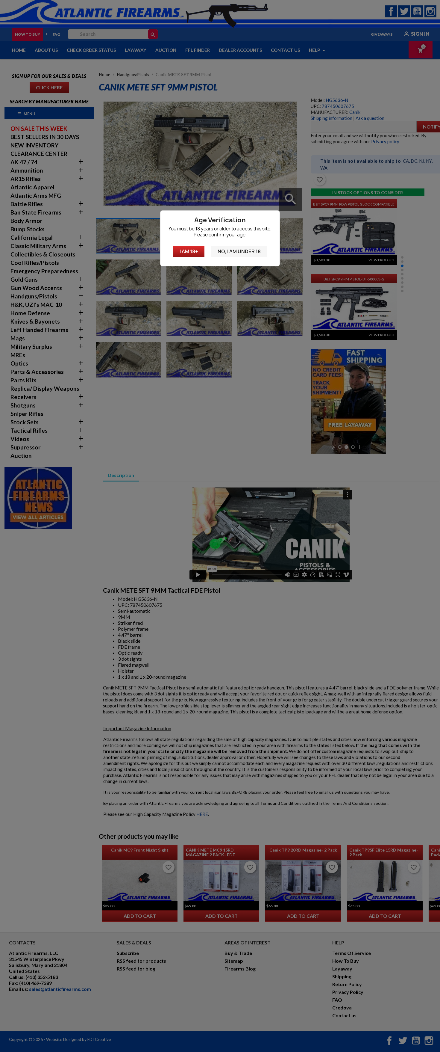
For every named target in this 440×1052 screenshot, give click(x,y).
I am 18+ (189, 251)
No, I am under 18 (239, 251)
